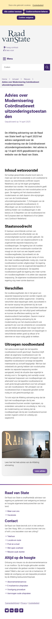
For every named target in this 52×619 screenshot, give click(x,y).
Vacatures (11, 515)
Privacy (24, 603)
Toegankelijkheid (12, 603)
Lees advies (40, 471)
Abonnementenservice (16, 582)
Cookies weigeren (26, 17)
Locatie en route (14, 540)
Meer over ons (13, 511)
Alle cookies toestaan (13, 12)
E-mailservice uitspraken (17, 586)
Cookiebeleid (38, 5)
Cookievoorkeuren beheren (37, 12)
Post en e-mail (13, 544)
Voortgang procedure (16, 589)
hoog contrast (12, 47)
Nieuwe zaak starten (16, 552)
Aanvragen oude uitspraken (19, 593)
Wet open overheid (15, 548)
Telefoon (11, 536)
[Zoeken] (47, 67)
